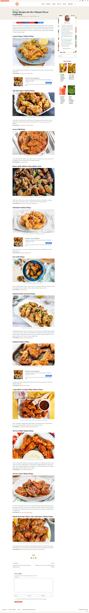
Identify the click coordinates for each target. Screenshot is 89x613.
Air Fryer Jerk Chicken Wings (26, 512)
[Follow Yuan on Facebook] (31, 558)
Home (43, 4)
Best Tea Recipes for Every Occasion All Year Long (62, 100)
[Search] (74, 56)
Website (43, 595)
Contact (19, 609)
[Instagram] (87, 1)
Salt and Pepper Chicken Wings (26, 125)
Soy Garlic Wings (23, 289)
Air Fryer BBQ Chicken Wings (26, 469)
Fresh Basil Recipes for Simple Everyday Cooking (71, 100)
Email (29, 595)
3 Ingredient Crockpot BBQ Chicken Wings (29, 426)
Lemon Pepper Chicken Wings (26, 73)
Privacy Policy (4, 609)
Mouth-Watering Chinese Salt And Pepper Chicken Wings (32, 549)
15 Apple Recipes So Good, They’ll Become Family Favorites (22, 565)
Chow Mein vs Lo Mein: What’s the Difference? (71, 77)
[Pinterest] (80, 1)
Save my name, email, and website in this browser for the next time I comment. (31, 599)
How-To (59, 4)
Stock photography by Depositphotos (28, 609)
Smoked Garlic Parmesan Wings (26, 337)
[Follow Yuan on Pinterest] (36, 558)
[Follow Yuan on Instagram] (34, 558)
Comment (16, 577)
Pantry (53, 4)
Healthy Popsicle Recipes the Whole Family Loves (62, 78)
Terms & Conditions (12, 609)
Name (16, 595)
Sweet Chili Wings (24, 162)
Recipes (48, 4)
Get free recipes (5, 0)
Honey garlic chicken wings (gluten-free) (28, 203)
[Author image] (13, 16)
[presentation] (63, 68)
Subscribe (70, 4)
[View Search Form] (75, 4)
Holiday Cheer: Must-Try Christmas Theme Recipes (45, 565)
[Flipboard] (82, 1)
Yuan (16, 16)
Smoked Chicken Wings (25, 385)
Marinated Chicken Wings (25, 252)
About (64, 4)
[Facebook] (85, 1)
